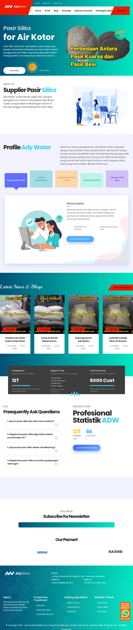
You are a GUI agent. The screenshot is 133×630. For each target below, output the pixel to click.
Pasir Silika (10, 329)
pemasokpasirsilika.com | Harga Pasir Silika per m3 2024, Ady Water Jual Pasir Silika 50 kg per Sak (71, 625)
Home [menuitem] (38, 10)
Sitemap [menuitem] (66, 10)
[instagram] (122, 3)
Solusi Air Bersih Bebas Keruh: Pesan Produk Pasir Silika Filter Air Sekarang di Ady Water (49, 339)
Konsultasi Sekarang (80, 239)
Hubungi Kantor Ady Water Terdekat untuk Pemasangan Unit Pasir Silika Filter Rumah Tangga (83, 339)
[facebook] (112, 3)
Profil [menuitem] (47, 10)
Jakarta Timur (73, 602)
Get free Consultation (87, 448)
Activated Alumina (45, 614)
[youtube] (128, 3)
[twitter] (117, 3)
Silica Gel (40, 605)
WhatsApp (14, 70)
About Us (46, 3)
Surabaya (71, 611)
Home (37, 3)
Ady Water (102, 602)
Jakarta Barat (73, 607)
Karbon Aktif (102, 607)
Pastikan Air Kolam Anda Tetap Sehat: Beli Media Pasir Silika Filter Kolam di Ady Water (15, 339)
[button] (16, 180)
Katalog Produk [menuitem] (104, 10)
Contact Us (57, 3)
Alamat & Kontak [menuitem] (83, 10)
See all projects (122, 287)
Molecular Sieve (43, 610)
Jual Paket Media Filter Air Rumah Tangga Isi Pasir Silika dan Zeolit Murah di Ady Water (117, 339)
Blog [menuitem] (56, 10)
